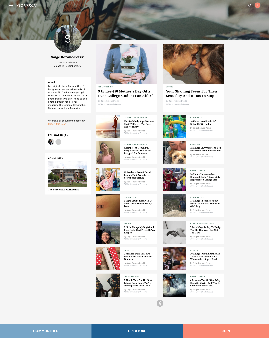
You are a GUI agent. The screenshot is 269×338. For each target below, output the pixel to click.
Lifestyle (195, 144)
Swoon (127, 224)
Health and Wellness (136, 118)
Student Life (197, 118)
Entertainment (198, 171)
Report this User (57, 123)
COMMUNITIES (45, 331)
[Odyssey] (26, 5)
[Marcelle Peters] (51, 142)
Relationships (105, 87)
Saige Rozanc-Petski (110, 101)
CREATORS (137, 331)
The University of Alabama (63, 189)
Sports (169, 87)
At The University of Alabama (109, 104)
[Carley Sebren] (58, 142)
